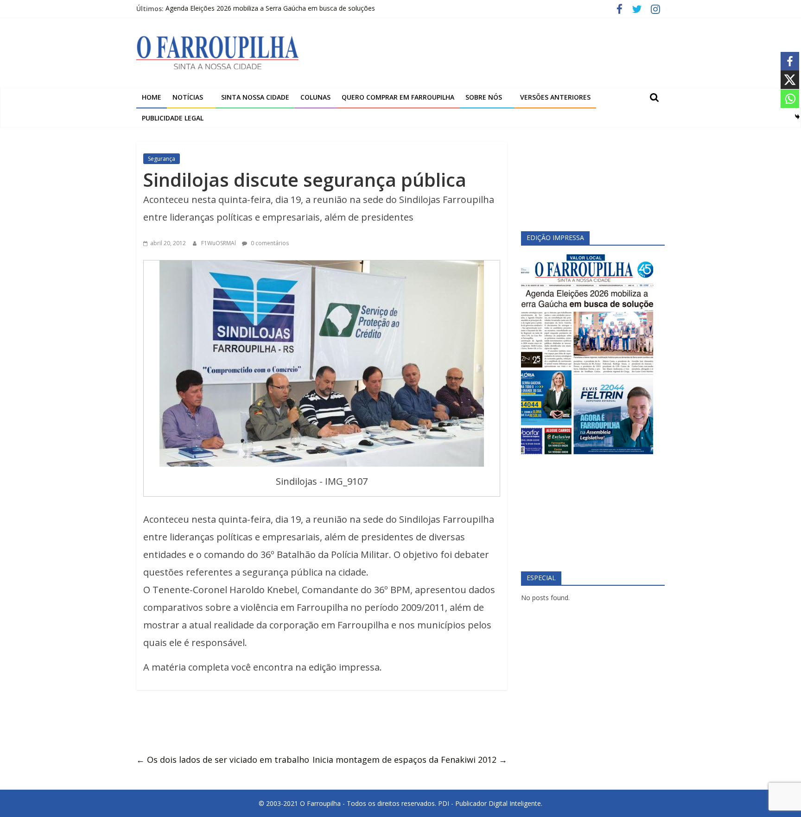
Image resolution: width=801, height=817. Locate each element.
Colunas (315, 97)
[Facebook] (790, 61)
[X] (790, 79)
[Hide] (797, 116)
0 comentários (269, 243)
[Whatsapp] (790, 98)
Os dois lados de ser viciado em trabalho (222, 759)
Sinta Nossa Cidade (255, 97)
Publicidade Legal (172, 118)
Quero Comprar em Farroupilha (398, 97)
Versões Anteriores (555, 97)
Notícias (187, 97)
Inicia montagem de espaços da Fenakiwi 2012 (409, 759)
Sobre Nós (483, 97)
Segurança (161, 159)
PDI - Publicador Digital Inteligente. (490, 803)
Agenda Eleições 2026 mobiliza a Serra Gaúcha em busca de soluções (270, 8)
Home (151, 97)
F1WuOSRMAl (219, 243)
